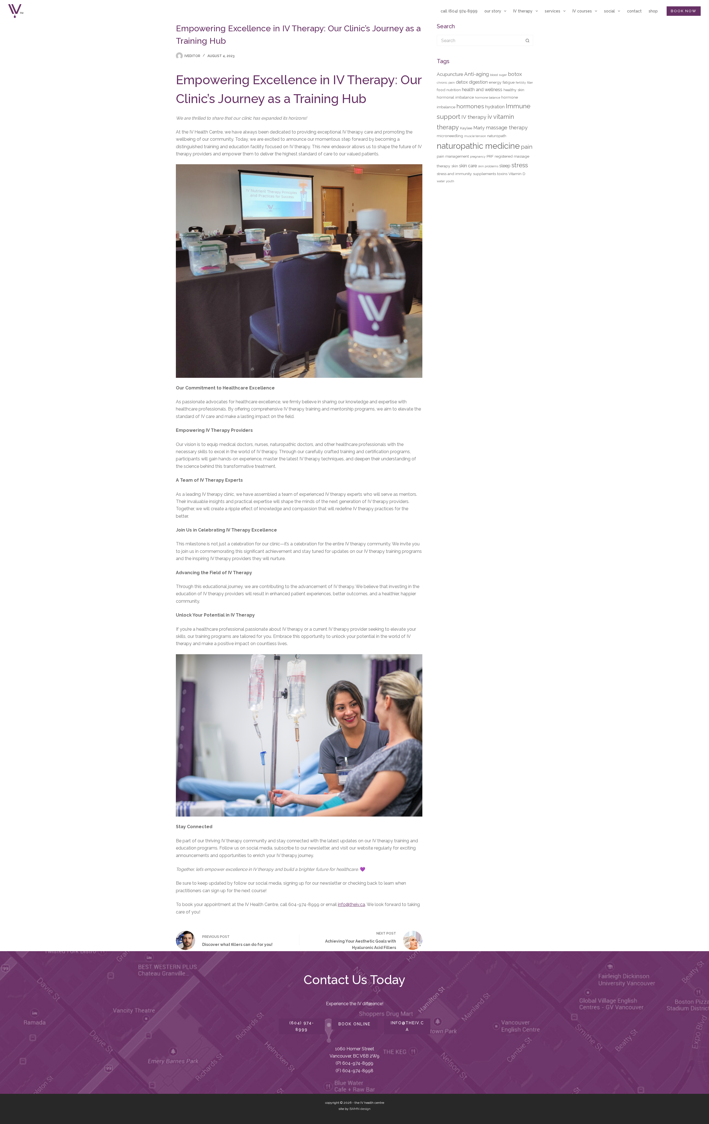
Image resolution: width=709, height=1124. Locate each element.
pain (527, 146)
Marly (479, 127)
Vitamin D (516, 173)
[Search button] (527, 40)
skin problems (488, 166)
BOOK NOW (684, 11)
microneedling (450, 136)
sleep (504, 165)
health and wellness (482, 89)
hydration (495, 106)
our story (492, 11)
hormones (470, 106)
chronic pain (446, 82)
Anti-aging (476, 74)
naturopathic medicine (478, 146)
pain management (453, 156)
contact (634, 11)
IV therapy (523, 11)
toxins (502, 173)
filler (530, 82)
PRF (490, 156)
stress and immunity (454, 173)
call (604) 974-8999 (459, 11)
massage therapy (507, 127)
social (609, 11)
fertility (521, 82)
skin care (468, 165)
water (441, 181)
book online (354, 1024)
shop (653, 11)
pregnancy (477, 156)
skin (454, 166)
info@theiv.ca (351, 904)
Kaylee (466, 128)
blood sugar (498, 74)
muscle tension (475, 136)
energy (495, 82)
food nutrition (449, 90)
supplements (484, 173)
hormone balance (487, 97)
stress (520, 165)
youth (450, 181)
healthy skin (514, 90)
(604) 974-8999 (301, 1026)
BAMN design (360, 1109)
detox (462, 82)
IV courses (582, 11)
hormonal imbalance (455, 97)
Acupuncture (450, 74)
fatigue (509, 82)
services (552, 11)
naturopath (496, 136)
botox (515, 74)
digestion (478, 82)
